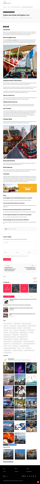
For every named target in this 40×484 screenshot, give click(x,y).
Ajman (16, 468)
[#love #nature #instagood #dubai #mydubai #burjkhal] (20, 426)
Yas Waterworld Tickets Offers (29, 350)
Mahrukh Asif (12, 301)
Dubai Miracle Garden (23, 334)
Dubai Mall (31, 332)
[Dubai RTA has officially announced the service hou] (31, 368)
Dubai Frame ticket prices (24, 332)
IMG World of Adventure (24, 339)
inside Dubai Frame (7, 343)
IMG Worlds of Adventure (18, 341)
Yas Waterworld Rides (7, 350)
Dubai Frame (6, 332)
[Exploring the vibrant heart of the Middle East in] (8, 391)
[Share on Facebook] (4, 26)
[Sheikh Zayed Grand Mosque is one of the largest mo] (31, 403)
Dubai (11, 330)
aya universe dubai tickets (22, 325)
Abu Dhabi (16, 471)
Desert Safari (6, 330)
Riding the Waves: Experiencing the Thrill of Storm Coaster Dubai (10, 269)
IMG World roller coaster (8, 341)
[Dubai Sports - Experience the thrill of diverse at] (31, 391)
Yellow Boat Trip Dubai (7, 352)
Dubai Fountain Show (31, 330)
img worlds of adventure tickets (29, 341)
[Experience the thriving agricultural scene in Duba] (20, 403)
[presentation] (34, 282)
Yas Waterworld (28, 348)
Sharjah (28, 468)
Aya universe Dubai (13, 325)
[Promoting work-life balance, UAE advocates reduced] (8, 403)
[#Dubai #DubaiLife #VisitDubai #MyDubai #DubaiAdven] (8, 414)
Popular (20, 296)
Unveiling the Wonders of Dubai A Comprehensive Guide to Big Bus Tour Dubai (8, 456)
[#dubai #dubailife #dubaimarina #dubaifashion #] (20, 414)
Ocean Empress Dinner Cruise (17, 343)
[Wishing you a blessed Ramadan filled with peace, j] (31, 379)
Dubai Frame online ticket (14, 332)
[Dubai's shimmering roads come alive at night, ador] (8, 368)
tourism (19, 348)
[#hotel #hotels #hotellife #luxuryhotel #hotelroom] (31, 426)
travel (23, 348)
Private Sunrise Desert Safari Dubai (29, 343)
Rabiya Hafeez (8, 461)
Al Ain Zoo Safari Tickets (8, 323)
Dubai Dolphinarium (23, 330)
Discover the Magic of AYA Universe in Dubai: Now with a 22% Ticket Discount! (23, 300)
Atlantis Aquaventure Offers (26, 323)
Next (33, 265)
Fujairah (4, 471)
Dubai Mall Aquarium (7, 334)
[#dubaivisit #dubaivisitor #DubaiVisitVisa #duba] (31, 414)
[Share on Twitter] (6, 26)
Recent (8, 296)
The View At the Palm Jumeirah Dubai (10, 348)
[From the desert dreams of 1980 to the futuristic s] (8, 379)
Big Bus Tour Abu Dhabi (12, 228)
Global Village (16, 339)
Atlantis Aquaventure (17, 323)
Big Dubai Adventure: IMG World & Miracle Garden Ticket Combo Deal (22, 314)
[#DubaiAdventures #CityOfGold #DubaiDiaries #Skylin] (20, 438)
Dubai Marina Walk (15, 334)
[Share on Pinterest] (8, 26)
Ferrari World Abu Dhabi (8, 339)
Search (4, 276)
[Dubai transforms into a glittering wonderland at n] (20, 368)
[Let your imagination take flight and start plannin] (8, 426)
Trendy (31, 296)
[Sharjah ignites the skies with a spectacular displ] (20, 379)
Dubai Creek (16, 330)
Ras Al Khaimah (29, 471)
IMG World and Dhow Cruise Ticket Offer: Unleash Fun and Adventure (17, 305)
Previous (8, 265)
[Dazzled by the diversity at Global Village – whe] (8, 438)
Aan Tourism (21, 480)
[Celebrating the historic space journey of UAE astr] (20, 391)
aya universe (6, 325)
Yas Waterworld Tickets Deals (17, 350)
